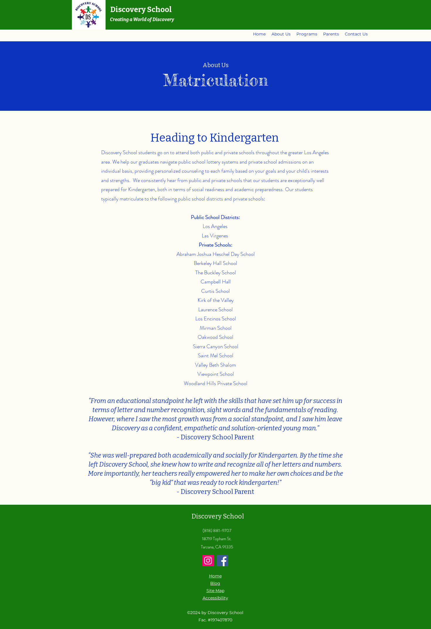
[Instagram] (208, 560)
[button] (281, 34)
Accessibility (215, 598)
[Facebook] (222, 560)
